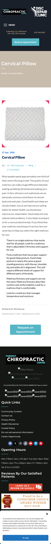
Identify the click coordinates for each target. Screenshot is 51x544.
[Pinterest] (41, 443)
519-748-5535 (39, 32)
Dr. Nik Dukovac (15, 165)
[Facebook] (10, 443)
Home (4, 73)
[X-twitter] (15, 443)
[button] (47, 513)
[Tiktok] (25, 443)
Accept (25, 538)
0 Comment (13, 169)
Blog (31, 165)
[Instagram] (20, 443)
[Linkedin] (35, 443)
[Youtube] (30, 443)
